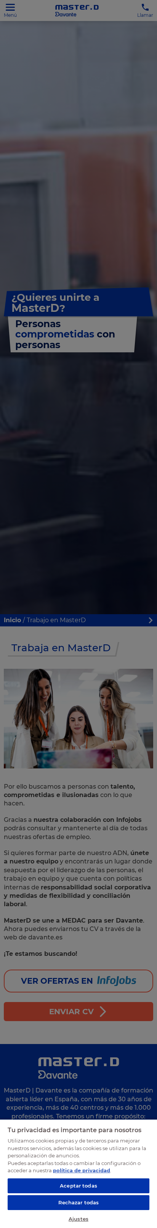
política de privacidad (81, 1170)
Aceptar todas (78, 1186)
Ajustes (78, 1219)
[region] (78, 1173)
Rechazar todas (78, 1202)
